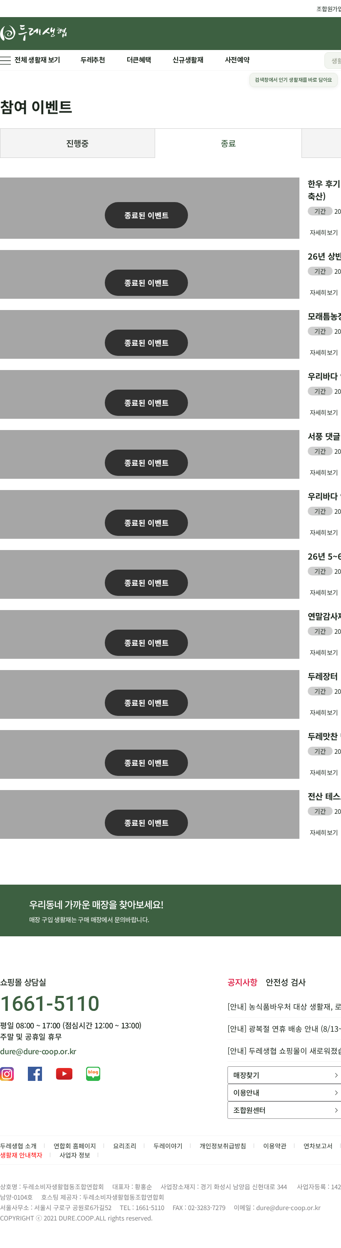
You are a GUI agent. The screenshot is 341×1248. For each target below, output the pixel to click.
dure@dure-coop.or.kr (38, 1050)
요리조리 (124, 1145)
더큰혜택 (139, 60)
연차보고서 (318, 1145)
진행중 (77, 143)
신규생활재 (188, 60)
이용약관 (275, 1145)
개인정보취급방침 (223, 1145)
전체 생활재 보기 (37, 60)
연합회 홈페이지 (75, 1145)
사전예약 (237, 60)
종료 (228, 143)
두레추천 (93, 60)
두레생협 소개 (18, 1145)
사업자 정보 (74, 1154)
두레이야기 (168, 1145)
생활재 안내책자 (21, 1154)
